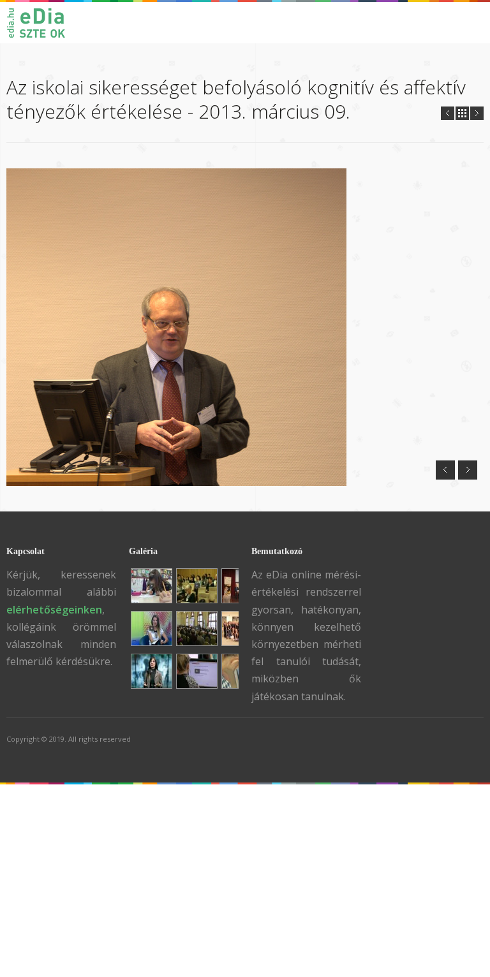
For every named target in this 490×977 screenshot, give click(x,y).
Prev (447, 113)
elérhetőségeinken (54, 610)
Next (477, 113)
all (462, 113)
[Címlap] (42, 22)
